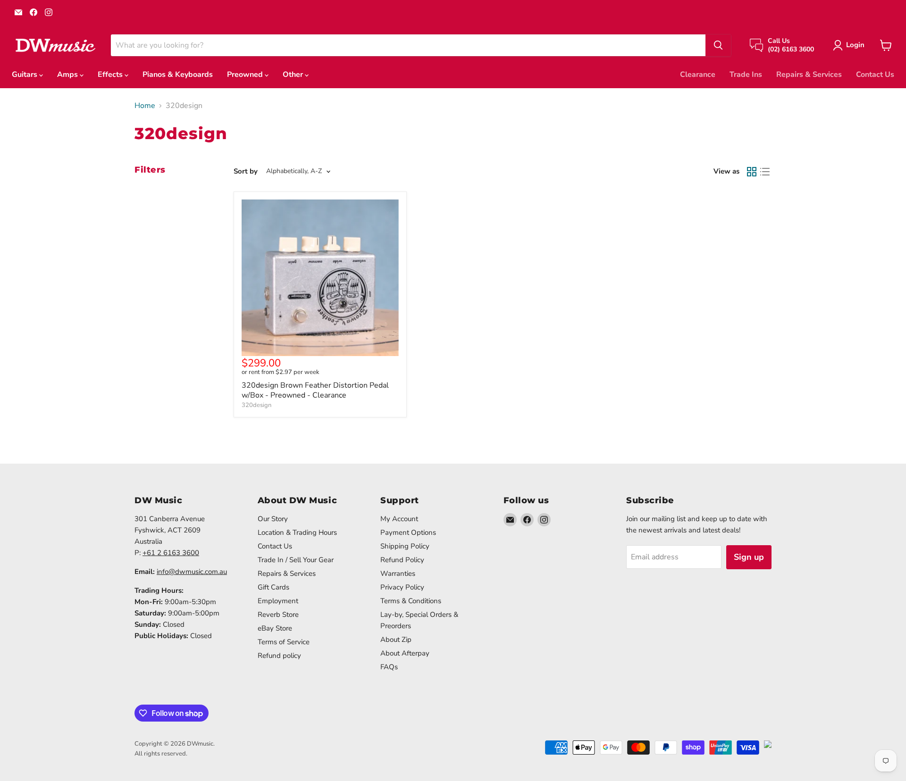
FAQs (389, 667)
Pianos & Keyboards (178, 74)
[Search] (718, 45)
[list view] (765, 171)
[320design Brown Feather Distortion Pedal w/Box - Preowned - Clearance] (320, 278)
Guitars (25, 74)
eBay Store (275, 628)
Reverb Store (278, 614)
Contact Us (875, 74)
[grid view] (751, 171)
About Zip (395, 639)
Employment (278, 601)
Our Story (273, 518)
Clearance (697, 74)
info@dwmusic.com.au (192, 571)
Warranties (397, 573)
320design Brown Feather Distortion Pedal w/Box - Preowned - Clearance (315, 390)
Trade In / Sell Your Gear (296, 560)
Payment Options (408, 532)
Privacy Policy (402, 587)
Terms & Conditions (410, 601)
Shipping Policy (404, 546)
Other (294, 74)
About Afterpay (404, 653)
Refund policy (279, 655)
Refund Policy (402, 560)
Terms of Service (284, 642)
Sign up (749, 557)
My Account (399, 518)
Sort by (246, 171)
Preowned (246, 74)
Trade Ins (746, 74)
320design (256, 405)
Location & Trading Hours (297, 532)
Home (144, 105)
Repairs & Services (809, 74)
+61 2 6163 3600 (171, 552)
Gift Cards (273, 587)
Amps (68, 74)
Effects (111, 74)
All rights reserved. (160, 753)
